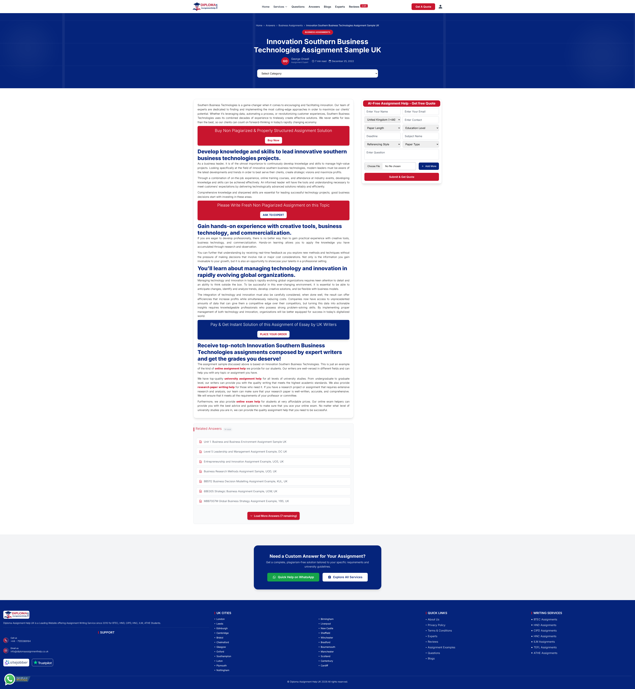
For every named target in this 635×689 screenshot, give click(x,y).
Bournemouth (328, 646)
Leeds (219, 623)
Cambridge (222, 633)
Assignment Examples (441, 647)
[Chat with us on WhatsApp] (17, 678)
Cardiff (324, 665)
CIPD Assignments (545, 630)
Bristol (219, 637)
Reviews (354, 6)
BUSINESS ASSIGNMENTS (317, 32)
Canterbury (327, 660)
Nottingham (222, 670)
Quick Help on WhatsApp (296, 577)
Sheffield (325, 633)
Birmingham (327, 619)
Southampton (223, 656)
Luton (219, 660)
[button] (280, 7)
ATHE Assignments (545, 652)
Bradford (325, 642)
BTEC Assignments (545, 619)
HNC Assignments (545, 636)
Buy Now (273, 140)
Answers (314, 6)
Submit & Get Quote (401, 176)
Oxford (220, 651)
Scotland (325, 656)
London (220, 619)
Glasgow (221, 646)
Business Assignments (291, 25)
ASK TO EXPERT (273, 215)
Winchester (327, 637)
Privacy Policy (436, 625)
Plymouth (221, 665)
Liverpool (326, 623)
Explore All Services (347, 577)
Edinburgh (222, 628)
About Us (433, 619)
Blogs (327, 6)
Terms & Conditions (440, 630)
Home (265, 6)
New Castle (327, 628)
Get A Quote (423, 6)
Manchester (327, 651)
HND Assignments (545, 625)
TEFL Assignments (545, 647)
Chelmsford (222, 642)
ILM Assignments (544, 641)
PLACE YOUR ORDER (273, 334)
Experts (340, 6)
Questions (298, 6)
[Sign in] (440, 6)
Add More (430, 166)
